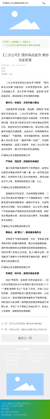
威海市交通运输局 (36, 354)
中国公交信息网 (36, 357)
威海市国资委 (12, 357)
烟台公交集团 (12, 364)
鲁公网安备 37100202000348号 (14, 415)
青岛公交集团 (36, 361)
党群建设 (15, 42)
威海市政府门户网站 (12, 354)
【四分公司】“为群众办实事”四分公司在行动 (27, 329)
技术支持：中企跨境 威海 (12, 406)
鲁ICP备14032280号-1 (10, 412)
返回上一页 (25, 338)
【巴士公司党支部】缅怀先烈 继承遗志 (25, 323)
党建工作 (27, 42)
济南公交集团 (12, 361)
